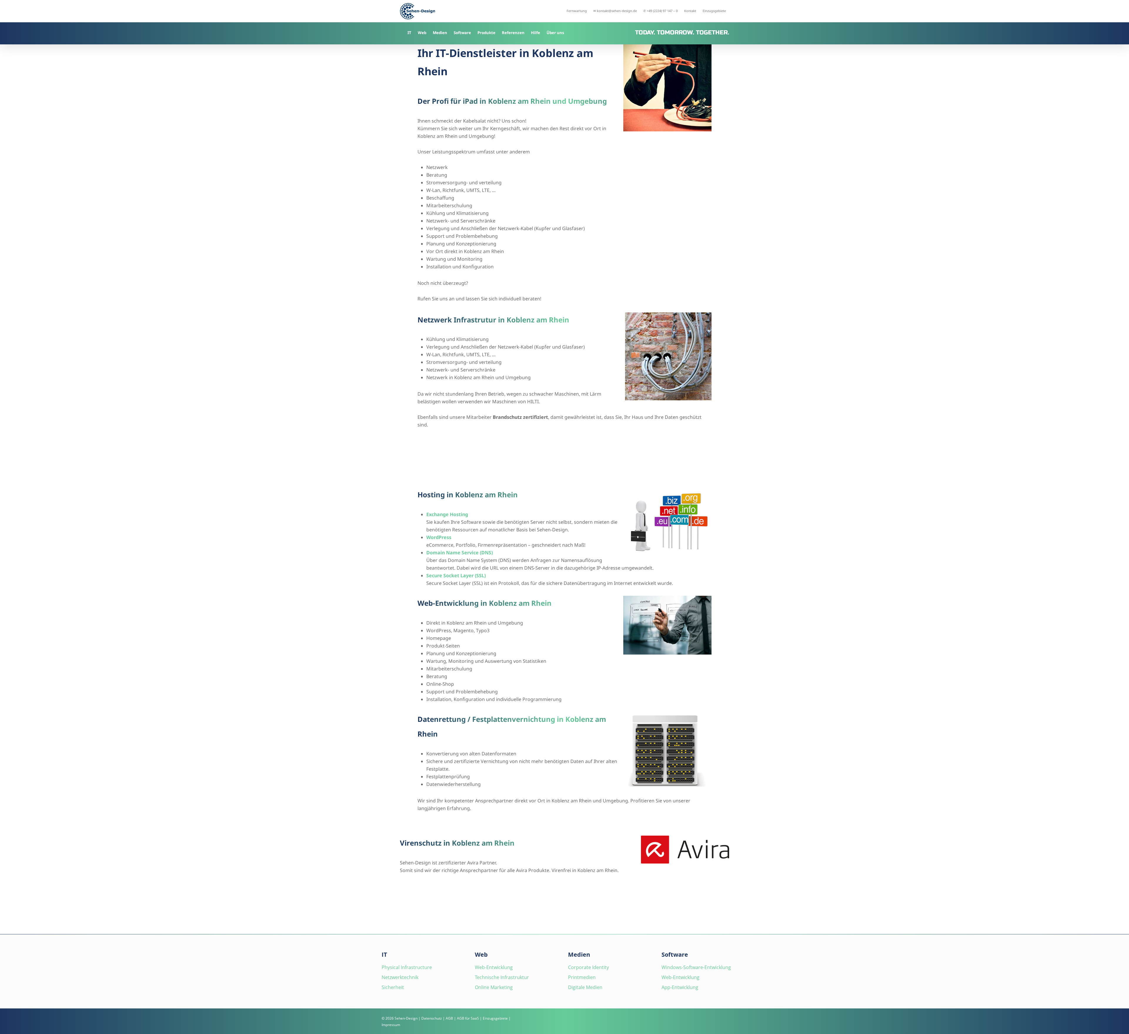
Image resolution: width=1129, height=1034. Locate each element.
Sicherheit (393, 987)
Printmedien (582, 977)
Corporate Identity (588, 967)
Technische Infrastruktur (502, 977)
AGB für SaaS (468, 1018)
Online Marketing (494, 987)
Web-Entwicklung (494, 967)
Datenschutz (431, 1018)
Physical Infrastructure (407, 967)
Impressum (391, 1024)
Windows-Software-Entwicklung (696, 967)
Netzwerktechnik (400, 977)
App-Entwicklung (680, 987)
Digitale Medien (585, 987)
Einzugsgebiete (495, 1018)
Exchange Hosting (447, 514)
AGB (449, 1018)
